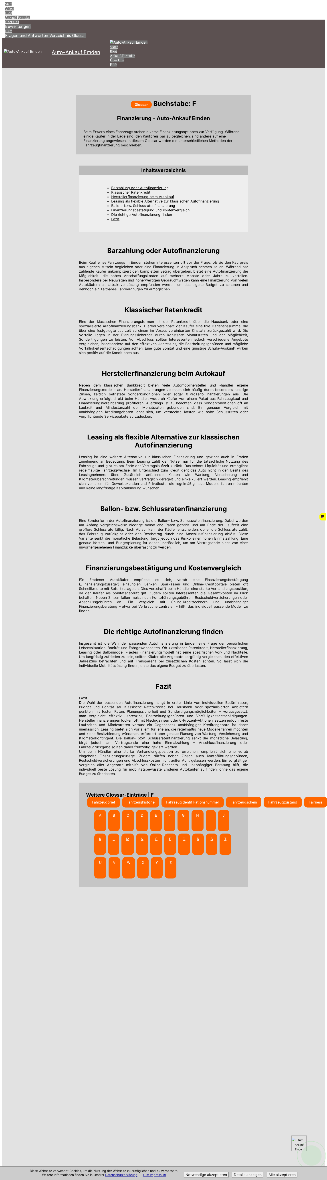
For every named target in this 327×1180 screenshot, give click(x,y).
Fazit (115, 219)
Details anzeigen (248, 1175)
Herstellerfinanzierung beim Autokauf (142, 196)
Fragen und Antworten (27, 35)
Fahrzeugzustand (282, 802)
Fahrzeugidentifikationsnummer (192, 802)
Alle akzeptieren (282, 1175)
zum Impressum (154, 1175)
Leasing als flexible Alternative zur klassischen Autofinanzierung (165, 201)
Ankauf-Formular (17, 17)
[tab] (163, 170)
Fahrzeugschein (244, 802)
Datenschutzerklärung (121, 1175)
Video (9, 8)
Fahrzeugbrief (103, 802)
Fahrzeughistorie (141, 802)
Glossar (79, 35)
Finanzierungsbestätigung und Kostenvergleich (150, 210)
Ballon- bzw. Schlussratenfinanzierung (143, 205)
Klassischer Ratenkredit (130, 192)
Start (8, 4)
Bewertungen (18, 26)
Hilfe (8, 31)
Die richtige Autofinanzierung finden (141, 214)
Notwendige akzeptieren (206, 1175)
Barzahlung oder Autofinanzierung (140, 188)
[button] (163, 170)
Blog (8, 13)
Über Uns (12, 22)
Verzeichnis (60, 35)
